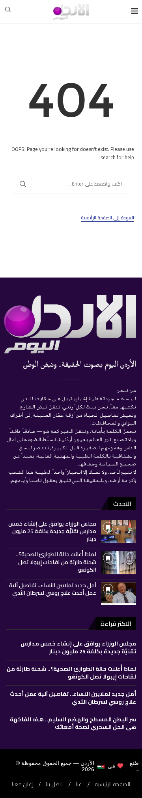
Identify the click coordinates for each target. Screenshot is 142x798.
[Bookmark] (108, 527)
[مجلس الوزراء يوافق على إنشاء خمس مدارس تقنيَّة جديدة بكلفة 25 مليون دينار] (118, 531)
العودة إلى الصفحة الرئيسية (107, 218)
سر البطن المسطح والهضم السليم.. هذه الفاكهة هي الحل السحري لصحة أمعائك (73, 723)
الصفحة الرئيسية (112, 784)
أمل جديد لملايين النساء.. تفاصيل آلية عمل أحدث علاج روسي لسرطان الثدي (52, 589)
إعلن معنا (22, 784)
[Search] (8, 12)
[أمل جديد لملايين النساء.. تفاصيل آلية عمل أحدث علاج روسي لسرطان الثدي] (118, 593)
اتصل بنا (54, 784)
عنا (79, 784)
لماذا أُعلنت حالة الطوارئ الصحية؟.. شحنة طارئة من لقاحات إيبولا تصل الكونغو (56, 562)
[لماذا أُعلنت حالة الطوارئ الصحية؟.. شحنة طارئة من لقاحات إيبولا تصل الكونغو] (118, 562)
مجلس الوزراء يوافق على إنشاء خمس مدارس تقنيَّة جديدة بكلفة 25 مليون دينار (52, 531)
